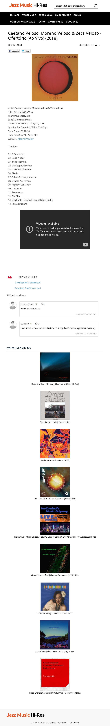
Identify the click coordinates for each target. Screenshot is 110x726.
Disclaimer (61, 722)
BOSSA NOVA (46, 15)
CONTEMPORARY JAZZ (22, 22)
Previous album (17, 295)
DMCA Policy (73, 722)
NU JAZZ (15, 15)
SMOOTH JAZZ (63, 15)
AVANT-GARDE (55, 22)
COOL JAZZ (72, 22)
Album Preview (26, 138)
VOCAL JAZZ (29, 15)
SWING (77, 15)
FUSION (42, 22)
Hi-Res (28, 5)
